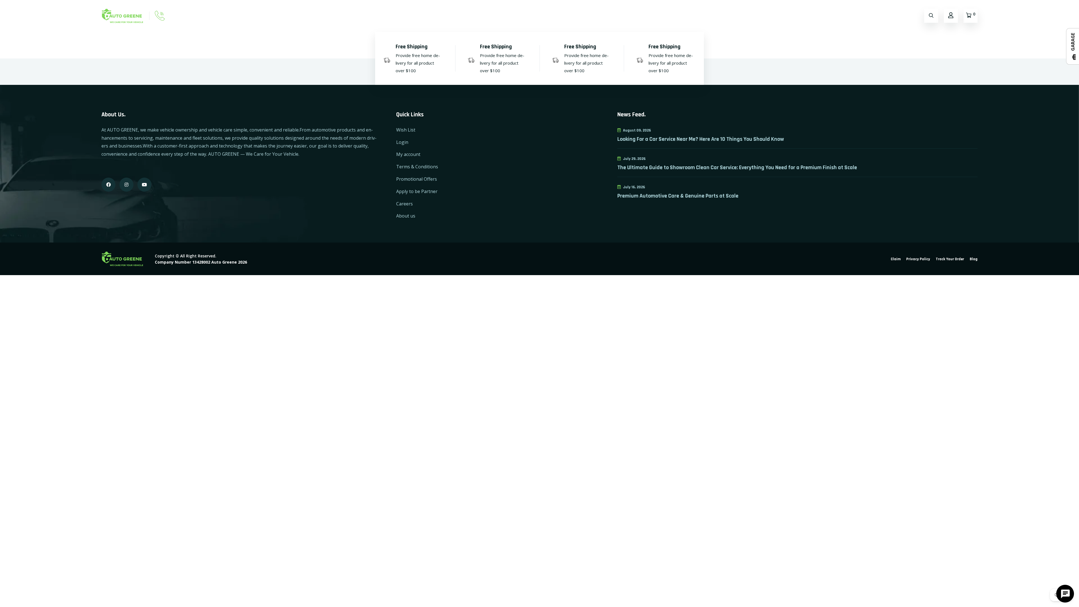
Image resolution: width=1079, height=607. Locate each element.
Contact (563, 16)
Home (516, 16)
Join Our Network (677, 16)
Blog (974, 259)
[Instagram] (126, 185)
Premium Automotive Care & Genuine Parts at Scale (677, 196)
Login (402, 142)
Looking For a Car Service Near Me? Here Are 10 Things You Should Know (700, 139)
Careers (404, 204)
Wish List (405, 130)
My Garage (592, 16)
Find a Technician (632, 16)
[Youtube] (144, 185)
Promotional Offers (416, 179)
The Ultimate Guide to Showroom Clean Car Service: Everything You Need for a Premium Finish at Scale (737, 167)
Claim (896, 259)
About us (405, 216)
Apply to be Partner (417, 191)
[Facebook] (108, 185)
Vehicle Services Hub (726, 16)
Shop (539, 16)
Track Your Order (950, 259)
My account (408, 154)
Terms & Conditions (417, 167)
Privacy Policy (918, 259)
